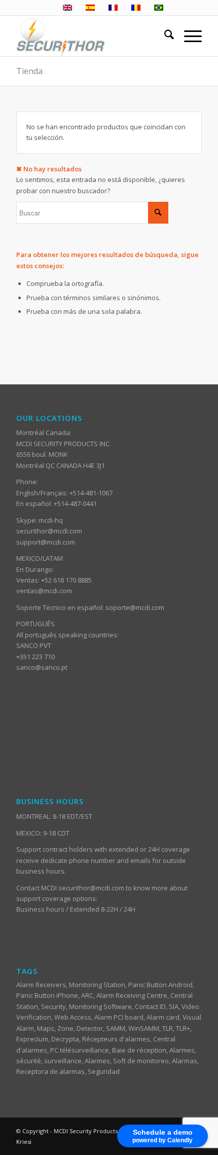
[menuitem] (164, 36)
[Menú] (188, 36)
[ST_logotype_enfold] (90, 36)
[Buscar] (164, 36)
